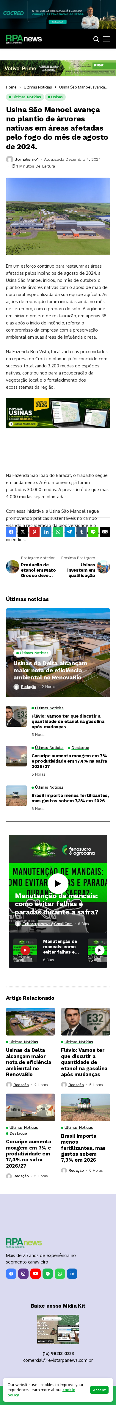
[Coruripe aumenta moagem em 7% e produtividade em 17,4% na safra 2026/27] (16, 730)
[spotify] (48, 1247)
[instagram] (23, 1247)
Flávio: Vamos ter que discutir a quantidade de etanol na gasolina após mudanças (68, 695)
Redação (28, 661)
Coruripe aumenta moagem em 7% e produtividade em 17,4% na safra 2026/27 (69, 735)
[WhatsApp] (60, 1247)
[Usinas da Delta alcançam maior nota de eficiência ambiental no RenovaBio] (58, 627)
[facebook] (11, 1247)
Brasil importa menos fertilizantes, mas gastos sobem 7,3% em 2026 (70, 772)
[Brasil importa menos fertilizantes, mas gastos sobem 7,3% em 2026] (16, 770)
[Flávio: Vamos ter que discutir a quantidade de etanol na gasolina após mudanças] (16, 690)
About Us (31, 1372)
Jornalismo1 (26, 159)
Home (11, 87)
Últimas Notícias (38, 87)
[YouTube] (35, 1247)
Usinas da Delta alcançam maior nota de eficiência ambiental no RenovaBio (50, 644)
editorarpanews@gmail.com (47, 898)
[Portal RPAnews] (24, 39)
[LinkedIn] (72, 1247)
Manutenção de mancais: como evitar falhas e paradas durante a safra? (56, 878)
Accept (99, 1390)
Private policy (60, 1372)
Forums (86, 1372)
